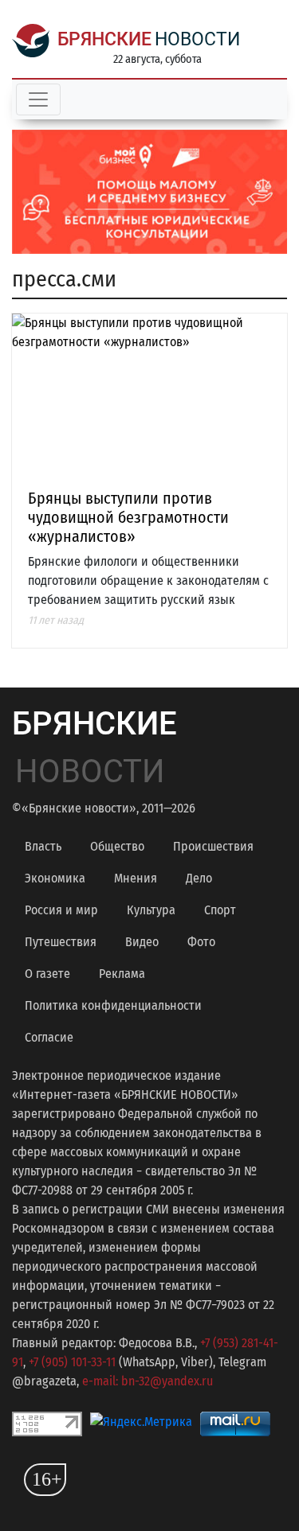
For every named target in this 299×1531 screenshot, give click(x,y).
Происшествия (213, 846)
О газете (47, 973)
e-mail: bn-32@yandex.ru (147, 1381)
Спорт (220, 909)
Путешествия (60, 941)
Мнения (135, 878)
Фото (201, 941)
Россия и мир (61, 909)
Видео (142, 941)
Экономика (55, 878)
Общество (117, 846)
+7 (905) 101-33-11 (72, 1361)
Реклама (122, 973)
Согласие (49, 1037)
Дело (199, 878)
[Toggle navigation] (38, 99)
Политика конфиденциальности (113, 1005)
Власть (43, 846)
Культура (151, 909)
